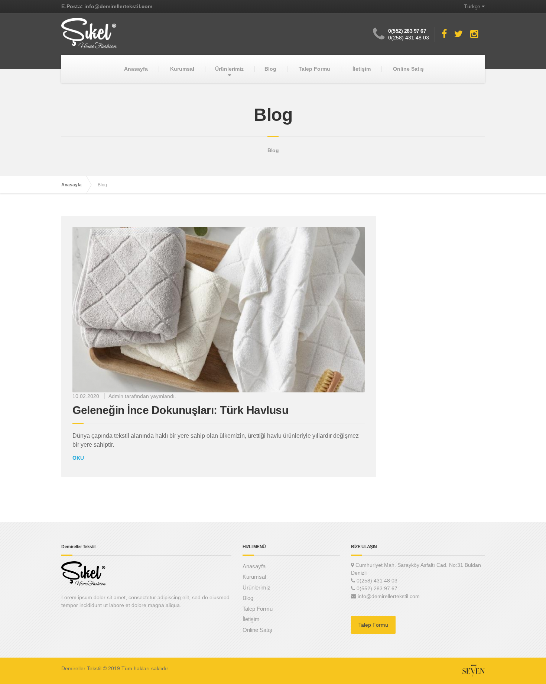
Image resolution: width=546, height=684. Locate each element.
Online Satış (408, 69)
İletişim (361, 69)
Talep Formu (314, 69)
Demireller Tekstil (81, 668)
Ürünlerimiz (229, 69)
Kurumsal (182, 69)
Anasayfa (136, 69)
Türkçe (472, 6)
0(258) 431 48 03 (408, 38)
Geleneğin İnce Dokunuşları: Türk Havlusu (180, 410)
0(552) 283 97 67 (407, 31)
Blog (270, 69)
